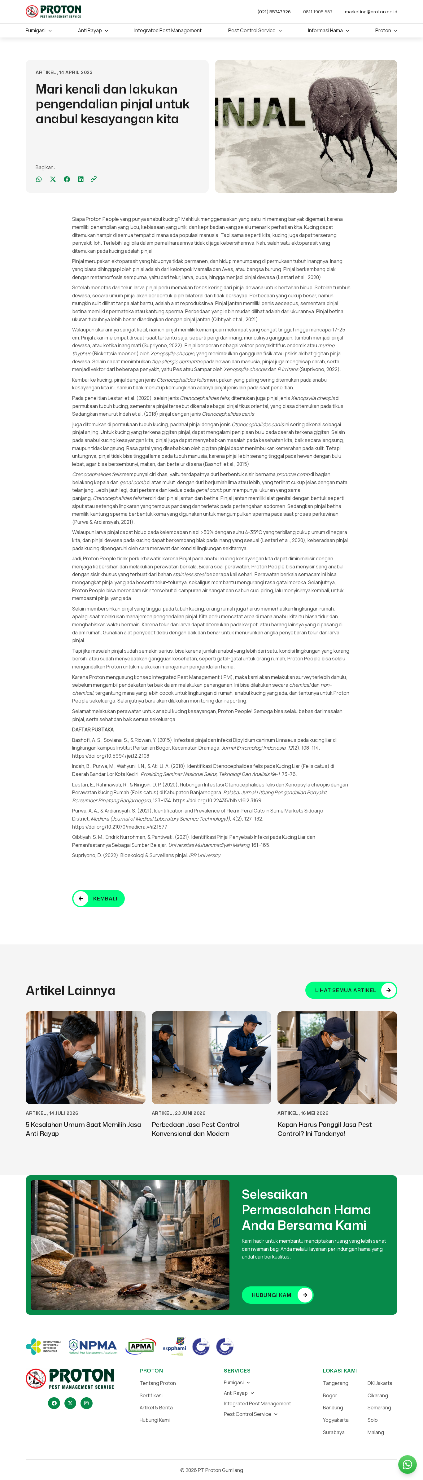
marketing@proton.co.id (371, 11)
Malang (376, 1432)
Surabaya (334, 1432)
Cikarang (378, 1395)
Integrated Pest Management (257, 1403)
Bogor (330, 1395)
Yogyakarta (336, 1420)
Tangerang (335, 1383)
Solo (373, 1420)
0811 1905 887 (318, 11)
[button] (49, 30)
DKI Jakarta (380, 1383)
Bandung (333, 1407)
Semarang (379, 1407)
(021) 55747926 (274, 11)
